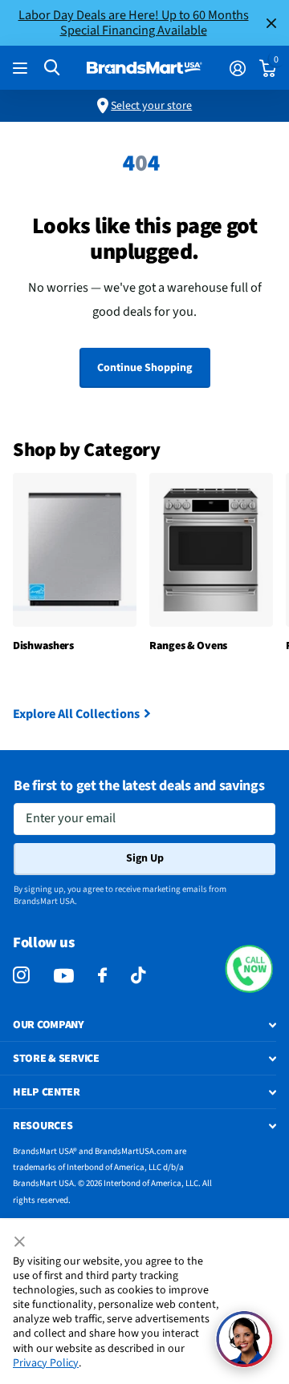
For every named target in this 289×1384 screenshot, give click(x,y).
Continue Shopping (144, 368)
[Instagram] (21, 975)
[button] (249, 969)
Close (271, 23)
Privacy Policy (46, 1363)
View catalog (22, 68)
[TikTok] (138, 975)
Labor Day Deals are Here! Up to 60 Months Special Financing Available (133, 22)
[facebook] (102, 975)
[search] (51, 68)
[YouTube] (64, 976)
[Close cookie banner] (21, 1242)
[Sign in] (237, 68)
